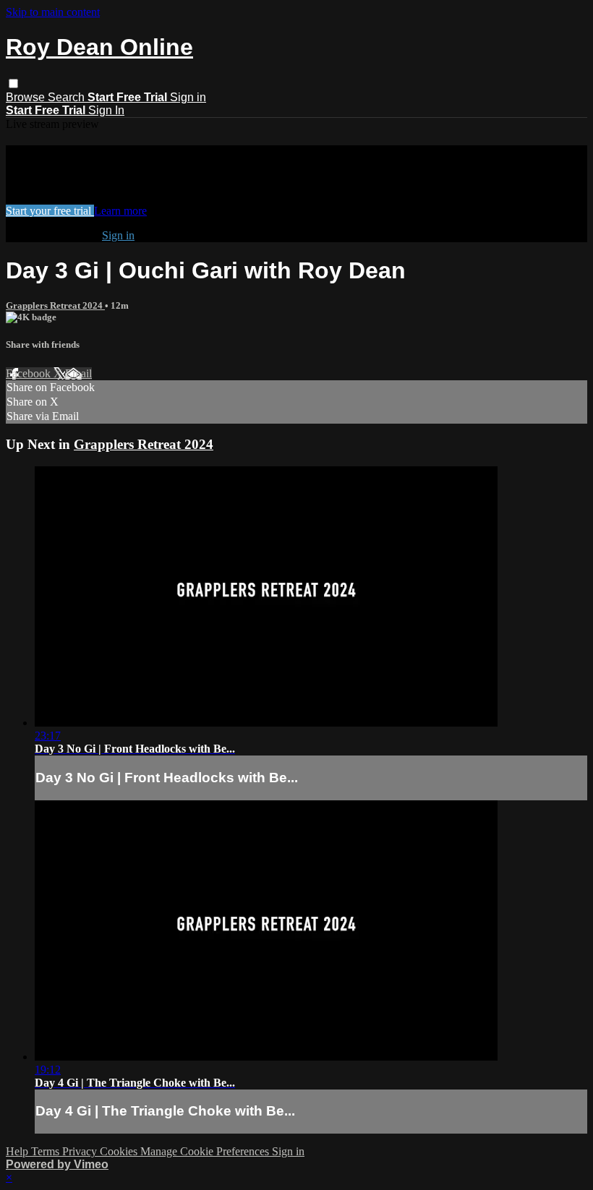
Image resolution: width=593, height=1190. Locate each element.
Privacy (81, 1151)
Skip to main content (53, 12)
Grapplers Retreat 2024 (55, 305)
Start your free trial (50, 211)
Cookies (120, 1151)
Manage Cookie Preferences (206, 1151)
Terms (46, 1151)
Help (18, 1151)
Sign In (106, 110)
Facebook (30, 373)
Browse (27, 97)
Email (78, 373)
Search (68, 97)
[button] (13, 83)
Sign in (188, 97)
